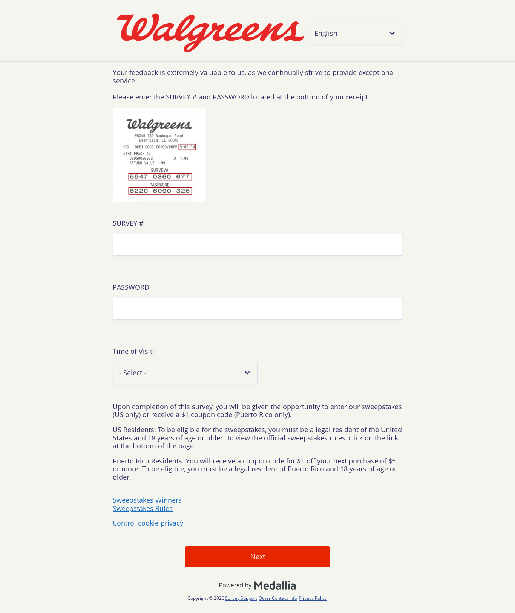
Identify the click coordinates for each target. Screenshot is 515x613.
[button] (355, 33)
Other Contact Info (278, 598)
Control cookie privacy (148, 522)
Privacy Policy (313, 598)
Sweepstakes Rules (143, 508)
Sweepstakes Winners (147, 499)
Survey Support (241, 598)
